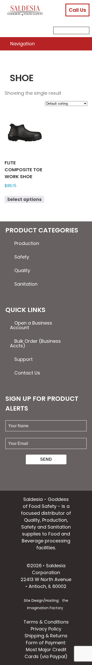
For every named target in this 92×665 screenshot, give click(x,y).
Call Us (77, 10)
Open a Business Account (31, 325)
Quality (22, 270)
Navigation (22, 43)
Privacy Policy (46, 629)
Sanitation (26, 284)
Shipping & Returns (46, 635)
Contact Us (27, 373)
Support (23, 359)
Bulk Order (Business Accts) (35, 343)
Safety (21, 257)
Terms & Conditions (46, 622)
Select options (24, 199)
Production (26, 243)
